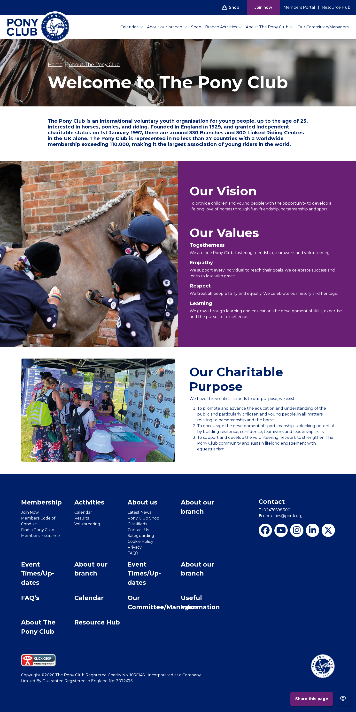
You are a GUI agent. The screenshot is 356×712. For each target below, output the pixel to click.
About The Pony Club (267, 27)
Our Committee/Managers (322, 27)
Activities (89, 502)
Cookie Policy (140, 541)
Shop (234, 7)
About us (142, 502)
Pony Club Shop (143, 518)
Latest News (139, 512)
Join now (263, 7)
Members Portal (299, 7)
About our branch (164, 27)
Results (81, 518)
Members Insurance (40, 535)
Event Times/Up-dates (37, 573)
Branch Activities (221, 27)
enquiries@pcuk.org (281, 515)
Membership (41, 502)
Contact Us (138, 530)
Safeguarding (141, 535)
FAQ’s (133, 553)
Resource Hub (336, 7)
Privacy (135, 547)
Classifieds (137, 524)
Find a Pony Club (37, 530)
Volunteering (87, 524)
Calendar (129, 27)
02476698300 (274, 510)
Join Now (30, 512)
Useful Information (200, 602)
